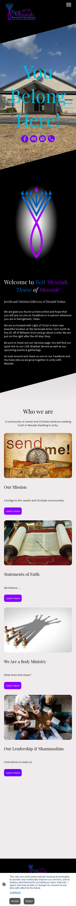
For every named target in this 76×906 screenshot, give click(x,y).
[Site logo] (20, 11)
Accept (15, 901)
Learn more (13, 511)
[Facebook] (24, 138)
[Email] (42, 138)
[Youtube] (33, 138)
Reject (29, 901)
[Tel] (51, 138)
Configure (15, 892)
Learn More (12, 685)
